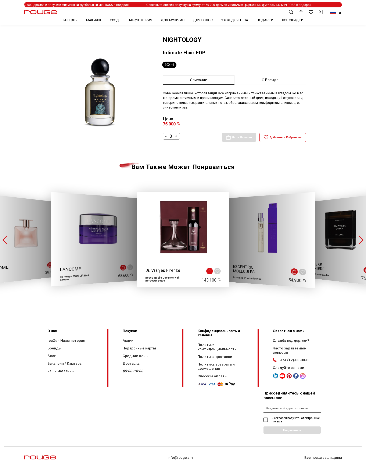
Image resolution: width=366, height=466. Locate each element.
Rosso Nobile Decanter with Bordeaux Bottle (162, 279)
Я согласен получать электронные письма (296, 419)
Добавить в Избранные (285, 137)
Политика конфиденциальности (217, 347)
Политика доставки (215, 357)
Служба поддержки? (291, 340)
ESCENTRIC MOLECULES (244, 269)
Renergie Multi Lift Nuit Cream (74, 277)
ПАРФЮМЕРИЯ (140, 20)
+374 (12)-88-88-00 (294, 360)
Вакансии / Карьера (64, 363)
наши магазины (60, 371)
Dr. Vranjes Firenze (162, 270)
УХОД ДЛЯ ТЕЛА (234, 20)
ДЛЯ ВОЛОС (203, 20)
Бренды (54, 348)
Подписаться (292, 430)
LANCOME (70, 269)
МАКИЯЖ (93, 20)
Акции (128, 340)
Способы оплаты (212, 376)
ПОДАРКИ (264, 20)
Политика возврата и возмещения (216, 366)
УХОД (114, 20)
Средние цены (135, 356)
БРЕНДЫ (70, 20)
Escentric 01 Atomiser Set (247, 278)
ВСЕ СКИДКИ (293, 20)
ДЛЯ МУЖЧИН (172, 20)
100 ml (169, 65)
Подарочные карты (139, 348)
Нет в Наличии (242, 137)
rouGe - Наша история (66, 340)
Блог (51, 356)
